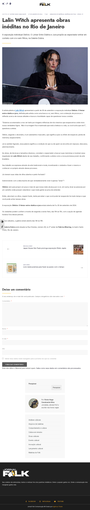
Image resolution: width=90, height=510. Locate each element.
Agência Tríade (58, 506)
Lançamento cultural (36, 448)
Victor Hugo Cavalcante (18, 14)
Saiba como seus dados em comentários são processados (58, 368)
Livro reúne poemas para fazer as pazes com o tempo (43, 266)
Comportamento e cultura (38, 428)
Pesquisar (32, 384)
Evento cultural (34, 440)
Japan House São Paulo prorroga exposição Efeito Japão (44, 247)
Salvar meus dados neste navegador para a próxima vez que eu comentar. (31, 358)
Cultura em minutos (35, 432)
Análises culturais (35, 420)
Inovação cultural (35, 444)
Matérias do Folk (70, 14)
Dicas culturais (34, 436)
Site (3, 349)
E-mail (5, 339)
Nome (5, 329)
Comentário (7, 301)
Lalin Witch (19, 110)
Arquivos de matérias (57, 14)
